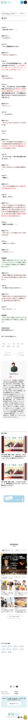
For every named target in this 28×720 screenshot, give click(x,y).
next (20, 353)
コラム (9, 343)
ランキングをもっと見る (14, 616)
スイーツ (11, 646)
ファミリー (17, 649)
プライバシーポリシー (5, 693)
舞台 (18, 346)
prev (8, 353)
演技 (13, 346)
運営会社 (16, 691)
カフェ (4, 649)
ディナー (10, 649)
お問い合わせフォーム (14, 703)
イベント (4, 646)
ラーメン (17, 646)
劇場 (18, 343)
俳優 (13, 343)
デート (23, 649)
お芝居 (3, 343)
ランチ (23, 646)
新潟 (3, 346)
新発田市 (8, 346)
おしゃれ (4, 652)
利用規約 (16, 693)
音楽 (10, 652)
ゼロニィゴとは (4, 691)
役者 (22, 343)
